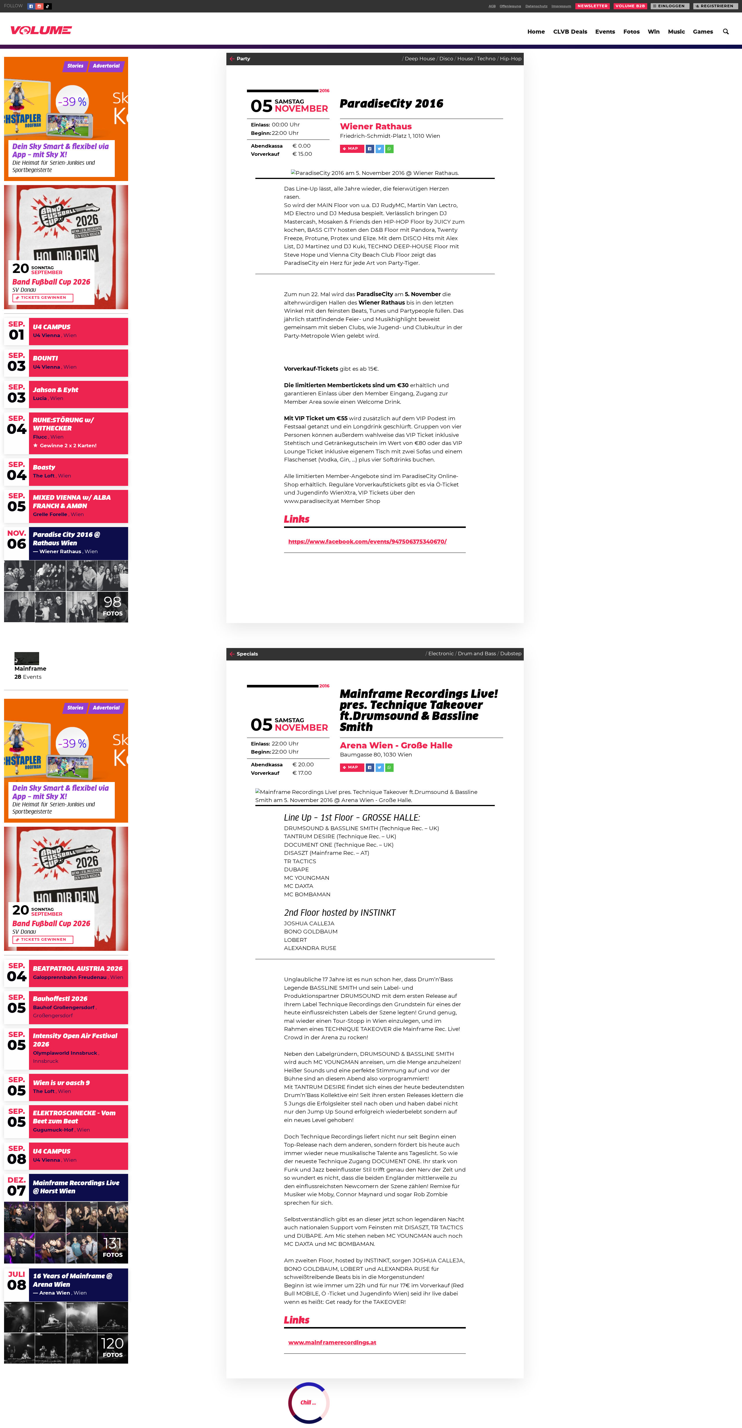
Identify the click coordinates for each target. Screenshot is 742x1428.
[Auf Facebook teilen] (370, 149)
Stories (75, 66)
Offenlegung (510, 6)
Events (605, 32)
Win (654, 32)
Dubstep (511, 653)
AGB (492, 6)
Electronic (441, 653)
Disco (446, 59)
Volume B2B (630, 6)
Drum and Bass (477, 653)
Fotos (631, 32)
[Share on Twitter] (380, 149)
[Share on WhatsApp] (389, 149)
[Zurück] (232, 59)
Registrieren (717, 6)
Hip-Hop (511, 59)
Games (703, 32)
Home (536, 32)
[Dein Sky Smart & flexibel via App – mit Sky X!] (66, 119)
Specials (247, 654)
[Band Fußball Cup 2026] (66, 247)
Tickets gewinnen (43, 298)
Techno (486, 59)
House (465, 59)
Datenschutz (536, 6)
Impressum (561, 6)
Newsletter (593, 6)
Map (353, 149)
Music (676, 32)
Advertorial (106, 66)
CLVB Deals (570, 32)
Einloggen (671, 6)
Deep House (420, 59)
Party (243, 59)
